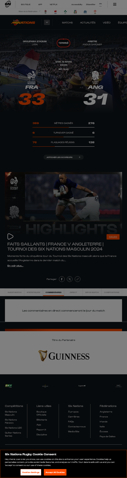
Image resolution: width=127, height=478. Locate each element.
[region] (63, 464)
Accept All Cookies (55, 472)
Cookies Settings (30, 472)
